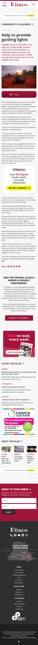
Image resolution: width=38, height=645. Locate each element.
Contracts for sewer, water (18, 458)
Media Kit (19, 590)
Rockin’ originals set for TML (30, 459)
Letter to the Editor (19, 604)
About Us (19, 606)
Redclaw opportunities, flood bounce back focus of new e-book (19, 373)
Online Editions (19, 570)
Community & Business (16, 24)
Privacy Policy (19, 609)
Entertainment (19, 583)
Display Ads (19, 592)
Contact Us (19, 601)
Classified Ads (19, 595)
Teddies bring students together (15, 400)
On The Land (19, 580)
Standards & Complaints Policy (26, 638)
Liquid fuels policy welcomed (13, 387)
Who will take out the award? (6, 461)
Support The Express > (19, 318)
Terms (4, 638)
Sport (19, 578)
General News (19, 573)
